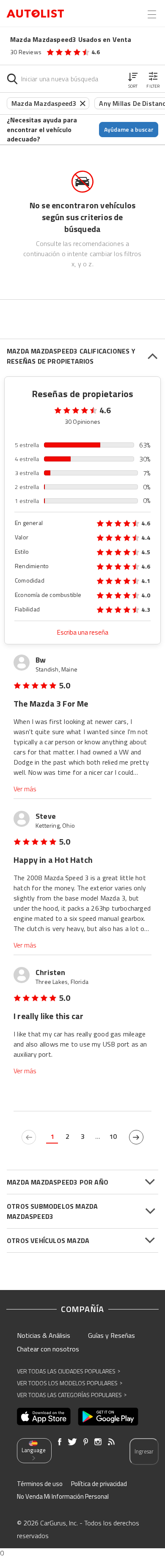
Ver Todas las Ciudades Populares (68, 1371)
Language (34, 1450)
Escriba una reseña (82, 632)
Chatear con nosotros (48, 1349)
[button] (133, 78)
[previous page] (29, 1137)
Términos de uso (40, 1484)
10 (113, 1136)
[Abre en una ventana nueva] (44, 1416)
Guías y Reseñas (111, 1335)
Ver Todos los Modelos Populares (69, 1382)
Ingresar (144, 1451)
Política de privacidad (99, 1484)
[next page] (136, 1137)
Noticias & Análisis (43, 1335)
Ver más (25, 789)
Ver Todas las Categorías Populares (71, 1394)
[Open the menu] (152, 14)
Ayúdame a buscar (129, 129)
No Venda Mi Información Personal (63, 1496)
